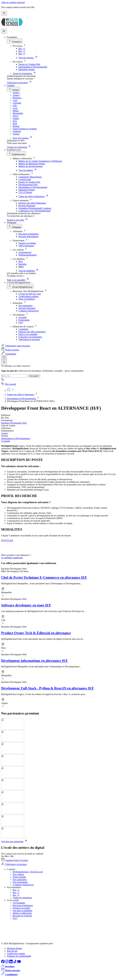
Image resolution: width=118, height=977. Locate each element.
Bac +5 (21, 53)
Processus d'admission (28, 234)
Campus (10, 85)
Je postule (5, 441)
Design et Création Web (29, 64)
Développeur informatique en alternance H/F (34, 660)
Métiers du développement (30, 166)
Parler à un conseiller (27, 334)
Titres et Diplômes (26, 299)
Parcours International (28, 236)
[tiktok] (15, 962)
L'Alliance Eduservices (23, 884)
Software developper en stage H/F (26, 605)
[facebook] (3, 962)
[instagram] (7, 962)
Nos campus (18, 874)
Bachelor (22, 264)
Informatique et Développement (32, 67)
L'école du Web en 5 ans (29, 294)
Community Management (30, 177)
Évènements (23, 320)
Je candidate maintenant (12, 557)
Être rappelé (10, 384)
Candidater (23, 329)
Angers (4, 433)
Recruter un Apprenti (22, 916)
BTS (20, 261)
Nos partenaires (25, 305)
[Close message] (4, 13)
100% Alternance (26, 245)
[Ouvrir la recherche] (4, 357)
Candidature (10, 354)
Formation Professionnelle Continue (34, 208)
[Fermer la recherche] (4, 362)
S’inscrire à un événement (30, 337)
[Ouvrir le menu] (4, 31)
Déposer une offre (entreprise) (32, 332)
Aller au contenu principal (13, 2)
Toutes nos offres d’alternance (21, 394)
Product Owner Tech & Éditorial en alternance (36, 633)
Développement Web (28, 184)
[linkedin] (11, 962)
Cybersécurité (24, 179)
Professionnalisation (27, 255)
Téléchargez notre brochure (17, 346)
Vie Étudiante (19, 903)
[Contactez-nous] (3, 380)
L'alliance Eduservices (28, 311)
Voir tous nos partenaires (12, 841)
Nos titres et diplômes (22, 910)
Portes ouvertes (12, 350)
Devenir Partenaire (26, 205)
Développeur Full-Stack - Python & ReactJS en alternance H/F (47, 688)
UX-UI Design (25, 192)
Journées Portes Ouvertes (16, 860)
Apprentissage (24, 252)
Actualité (22, 317)
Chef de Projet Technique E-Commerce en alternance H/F (44, 577)
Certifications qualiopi (28, 296)
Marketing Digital (26, 69)
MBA (21, 266)
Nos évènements (20, 882)
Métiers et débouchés (22, 913)
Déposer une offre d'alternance (32, 203)
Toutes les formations (22, 897)
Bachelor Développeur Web (13, 423)
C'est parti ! (34, 376)
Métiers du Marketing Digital (31, 163)
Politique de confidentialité (19, 956)
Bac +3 (21, 51)
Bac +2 (21, 48)
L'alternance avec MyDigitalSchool (34, 211)
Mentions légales (14, 948)
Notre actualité (19, 877)
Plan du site (12, 951)
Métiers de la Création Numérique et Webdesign (40, 161)
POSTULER (7, 540)
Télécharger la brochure (29, 339)
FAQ (20, 322)
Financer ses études (27, 243)
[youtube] (19, 962)
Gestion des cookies (16, 953)
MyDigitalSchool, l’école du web (28, 872)
